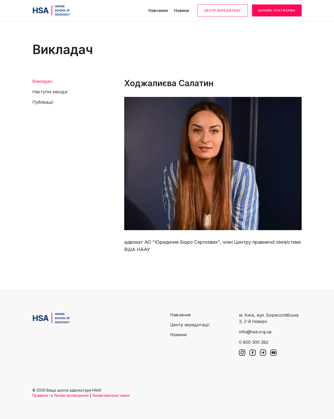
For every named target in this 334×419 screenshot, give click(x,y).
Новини (181, 10)
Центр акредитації (222, 10)
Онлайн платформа (277, 10)
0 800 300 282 (253, 342)
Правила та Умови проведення (60, 395)
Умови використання (111, 395)
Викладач (42, 81)
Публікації (42, 102)
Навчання (158, 10)
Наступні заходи (49, 91)
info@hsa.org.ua (255, 331)
